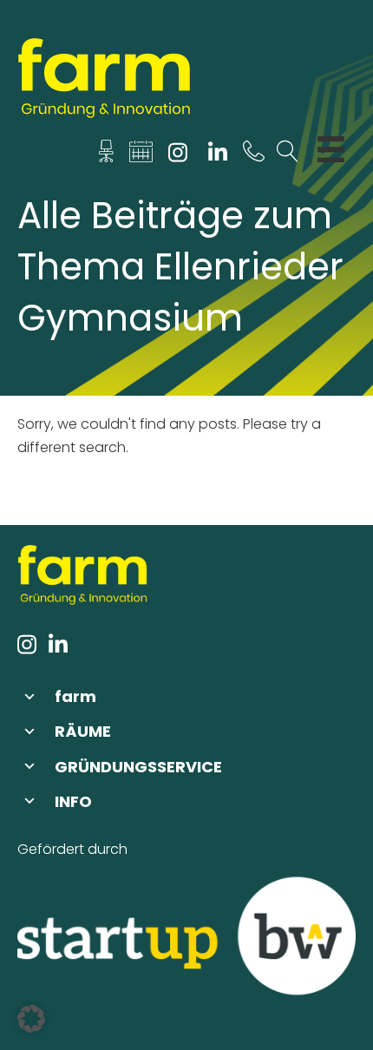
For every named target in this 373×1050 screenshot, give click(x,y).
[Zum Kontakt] (106, 156)
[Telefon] (254, 156)
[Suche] (287, 156)
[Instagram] (178, 156)
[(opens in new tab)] (186, 935)
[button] (186, 696)
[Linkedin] (217, 156)
